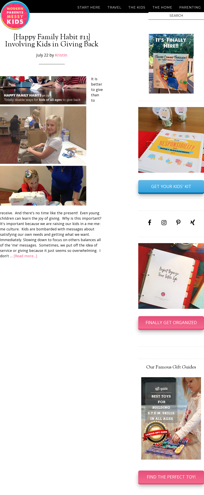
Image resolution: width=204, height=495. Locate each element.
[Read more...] (25, 255)
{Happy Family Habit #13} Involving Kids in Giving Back (52, 41)
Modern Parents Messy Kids (15, 15)
